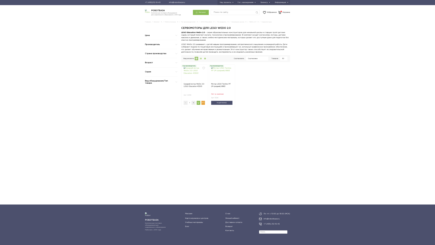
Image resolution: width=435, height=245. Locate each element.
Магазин (188, 213)
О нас (227, 213)
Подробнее (222, 102)
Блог (187, 226)
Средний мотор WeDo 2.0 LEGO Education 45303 (194, 85)
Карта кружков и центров (196, 218)
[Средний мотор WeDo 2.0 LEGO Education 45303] (194, 75)
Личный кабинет (232, 218)
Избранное (272, 12)
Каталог (202, 12)
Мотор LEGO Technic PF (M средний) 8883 (221, 85)
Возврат (229, 226)
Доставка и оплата (233, 222)
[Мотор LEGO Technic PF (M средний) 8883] (221, 75)
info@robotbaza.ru (177, 2)
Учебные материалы (194, 222)
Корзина (286, 12)
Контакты (229, 230)
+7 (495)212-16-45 (153, 2)
